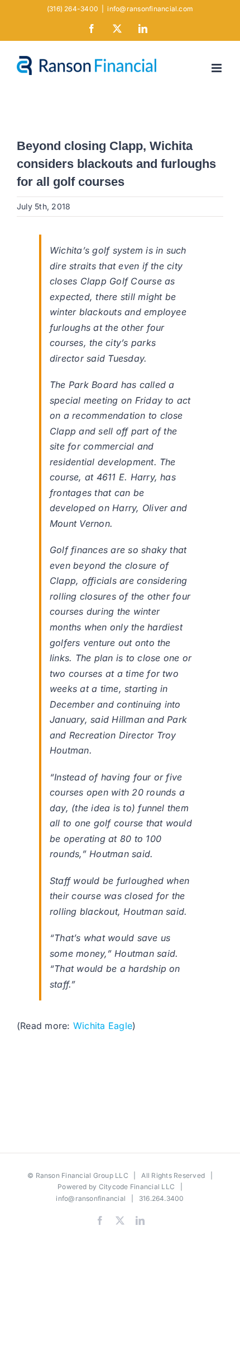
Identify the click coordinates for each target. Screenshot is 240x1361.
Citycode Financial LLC (137, 1186)
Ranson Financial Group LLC (82, 1175)
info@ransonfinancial (91, 1198)
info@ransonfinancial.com (150, 8)
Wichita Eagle (102, 1025)
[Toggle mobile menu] (217, 68)
